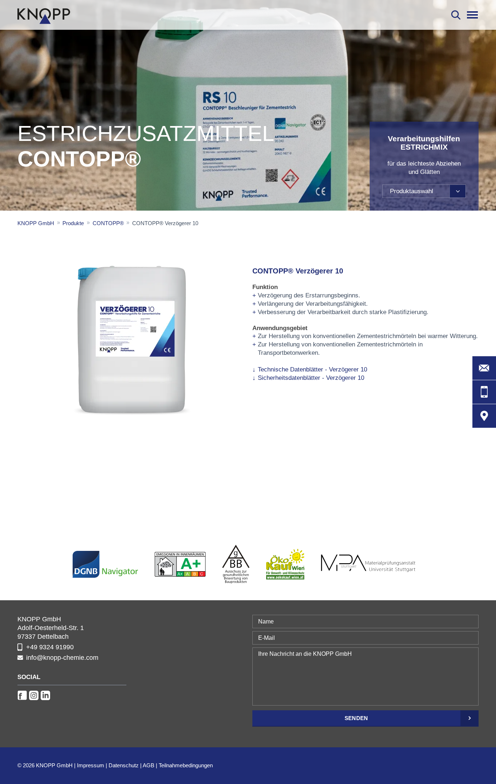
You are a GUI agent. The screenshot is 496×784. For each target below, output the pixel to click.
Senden (356, 718)
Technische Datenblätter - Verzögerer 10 (312, 369)
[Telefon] (484, 392)
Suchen (456, 15)
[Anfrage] (484, 368)
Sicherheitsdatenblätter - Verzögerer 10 (311, 377)
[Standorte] (484, 416)
